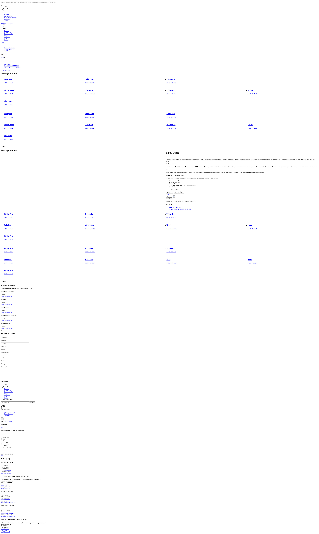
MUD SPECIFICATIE (175, 207)
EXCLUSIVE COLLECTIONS (12, 67)
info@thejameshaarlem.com (8, 516)
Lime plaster (6, 444)
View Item (9, 296)
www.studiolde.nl (5, 499)
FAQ (5, 38)
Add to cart (169, 198)
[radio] (169, 192)
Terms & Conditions (9, 48)
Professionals (7, 32)
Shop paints (7, 64)
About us (6, 31)
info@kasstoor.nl (5, 488)
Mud (4, 440)
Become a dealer (8, 34)
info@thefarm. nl (5, 532)
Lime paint (5, 442)
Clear (167, 194)
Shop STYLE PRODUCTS (11, 66)
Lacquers (5, 445)
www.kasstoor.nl (5, 485)
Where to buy (7, 35)
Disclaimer (7, 51)
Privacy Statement (8, 49)
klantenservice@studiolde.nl (8, 502)
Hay (4, 439)
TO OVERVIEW (5, 70)
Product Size (175, 189)
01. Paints (6, 14)
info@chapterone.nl (6, 473)
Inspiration (7, 19)
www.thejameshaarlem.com (8, 513)
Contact (6, 20)
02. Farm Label (8, 16)
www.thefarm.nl (5, 529)
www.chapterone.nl (6, 470)
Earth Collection (7, 447)
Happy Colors (6, 437)
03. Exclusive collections (10, 17)
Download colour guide (7, 23)
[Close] (1, 330)
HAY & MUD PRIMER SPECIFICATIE (180, 209)
